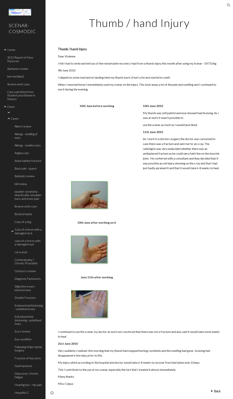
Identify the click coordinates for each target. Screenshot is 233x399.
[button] (228, 5)
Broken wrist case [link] (18, 84)
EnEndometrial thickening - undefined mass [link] (28, 320)
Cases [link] (11, 106)
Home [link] (11, 49)
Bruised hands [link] (23, 214)
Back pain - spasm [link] (26, 168)
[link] (26, 112)
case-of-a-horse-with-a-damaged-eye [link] (28, 242)
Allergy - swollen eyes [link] (28, 145)
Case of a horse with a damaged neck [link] (28, 231)
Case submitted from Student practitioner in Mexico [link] (21, 95)
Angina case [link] (22, 153)
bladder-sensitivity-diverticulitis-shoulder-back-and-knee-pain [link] (28, 195)
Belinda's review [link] (25, 176)
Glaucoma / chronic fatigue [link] (26, 375)
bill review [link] (21, 184)
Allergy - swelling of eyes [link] (26, 135)
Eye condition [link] (23, 339)
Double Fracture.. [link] (26, 297)
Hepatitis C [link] (22, 392)
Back (217, 390)
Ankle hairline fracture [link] (28, 160)
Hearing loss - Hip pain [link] (28, 384)
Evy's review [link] (22, 331)
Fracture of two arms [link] (28, 358)
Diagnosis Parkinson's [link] (28, 278)
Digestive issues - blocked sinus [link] (25, 288)
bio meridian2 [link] (15, 76)
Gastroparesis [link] (23, 365)
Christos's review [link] (25, 271)
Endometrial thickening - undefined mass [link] (29, 307)
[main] (139, 22)
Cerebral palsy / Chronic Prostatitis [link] (26, 261)
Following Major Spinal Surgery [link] (28, 348)
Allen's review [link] (23, 126)
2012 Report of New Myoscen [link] (20, 59)
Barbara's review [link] (17, 68)
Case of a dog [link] (23, 221)
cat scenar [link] (21, 252)
